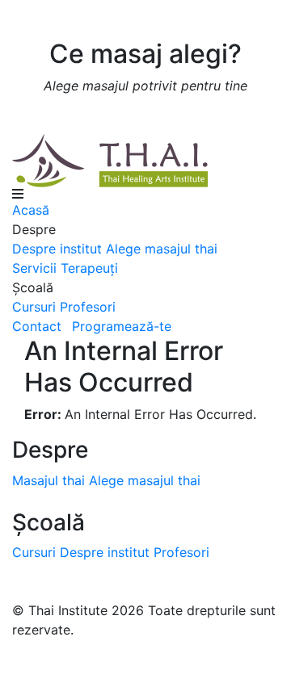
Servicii (34, 268)
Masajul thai (48, 480)
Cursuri (34, 307)
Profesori (88, 307)
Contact (36, 326)
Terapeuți (89, 268)
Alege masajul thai (161, 249)
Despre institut (57, 249)
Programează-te (121, 326)
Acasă (30, 210)
